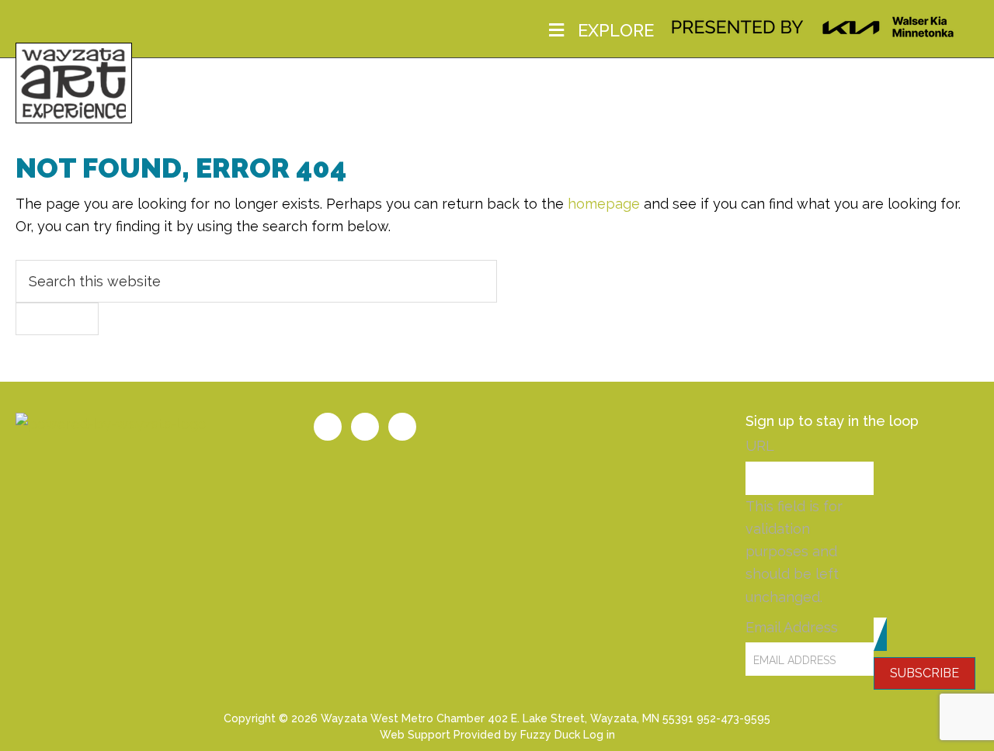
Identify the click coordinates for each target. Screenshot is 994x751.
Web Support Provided (440, 735)
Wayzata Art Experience (74, 81)
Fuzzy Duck (550, 735)
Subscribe (924, 673)
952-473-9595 (733, 718)
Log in (599, 735)
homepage (604, 204)
